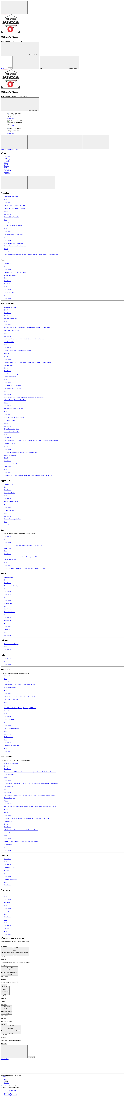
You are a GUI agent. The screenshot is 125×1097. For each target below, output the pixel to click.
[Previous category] (14, 182)
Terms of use (7, 1093)
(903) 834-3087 (5, 1076)
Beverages (7, 173)
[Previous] (14, 142)
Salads (6, 163)
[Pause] (41, 142)
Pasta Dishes (7, 170)
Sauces (6, 164)
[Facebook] (13, 1072)
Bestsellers (7, 156)
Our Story (6, 1083)
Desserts (6, 172)
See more (3, 965)
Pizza (5, 158)
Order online (4, 68)
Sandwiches (7, 169)
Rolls (5, 167)
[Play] (68, 142)
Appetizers (7, 161)
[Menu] (14, 7)
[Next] (95, 142)
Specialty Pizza (8, 160)
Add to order (10, 118)
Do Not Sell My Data (10, 1090)
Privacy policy (8, 1091)
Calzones (6, 166)
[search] (25, 62)
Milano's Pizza (5, 1059)
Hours (10, 68)
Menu (5, 1079)
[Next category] (41, 182)
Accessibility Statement (10, 1095)
